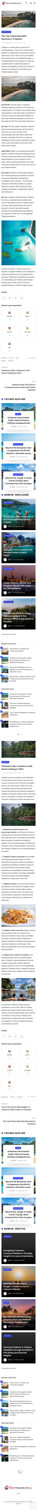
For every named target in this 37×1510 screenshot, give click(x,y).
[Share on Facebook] (3, 1036)
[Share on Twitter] (9, 1036)
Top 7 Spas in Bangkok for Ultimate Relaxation (22, 714)
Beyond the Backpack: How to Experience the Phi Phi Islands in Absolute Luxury (18, 450)
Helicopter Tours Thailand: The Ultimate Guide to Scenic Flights (17, 553)
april (14, 426)
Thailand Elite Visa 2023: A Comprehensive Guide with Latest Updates (20, 387)
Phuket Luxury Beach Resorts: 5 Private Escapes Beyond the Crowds (18, 519)
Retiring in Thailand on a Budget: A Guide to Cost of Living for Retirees (16, 1286)
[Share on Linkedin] (22, 1036)
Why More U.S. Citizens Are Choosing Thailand (19, 650)
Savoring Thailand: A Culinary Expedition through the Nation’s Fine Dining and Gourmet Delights (18, 1351)
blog (6, 1303)
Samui (17, 358)
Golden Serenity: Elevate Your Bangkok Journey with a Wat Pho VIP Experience (17, 586)
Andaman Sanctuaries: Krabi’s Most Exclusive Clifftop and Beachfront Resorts (18, 420)
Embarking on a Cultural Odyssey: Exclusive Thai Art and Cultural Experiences (22, 724)
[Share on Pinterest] (16, 1036)
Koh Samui (4, 358)
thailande (10, 360)
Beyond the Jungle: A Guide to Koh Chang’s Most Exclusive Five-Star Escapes (18, 481)
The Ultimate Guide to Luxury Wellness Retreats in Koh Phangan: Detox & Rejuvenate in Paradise (18, 617)
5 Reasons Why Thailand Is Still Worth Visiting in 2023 (15, 371)
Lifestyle (5, 762)
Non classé (6, 32)
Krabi (18, 414)
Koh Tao (11, 358)
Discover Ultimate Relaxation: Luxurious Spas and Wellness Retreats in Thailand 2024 (17, 1320)
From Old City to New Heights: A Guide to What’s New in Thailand (16, 1108)
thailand (3, 360)
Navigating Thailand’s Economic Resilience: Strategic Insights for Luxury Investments (18, 1253)
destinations (4, 1097)
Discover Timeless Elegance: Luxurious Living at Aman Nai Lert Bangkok (21, 705)
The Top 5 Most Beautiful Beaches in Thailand (19, 1122)
